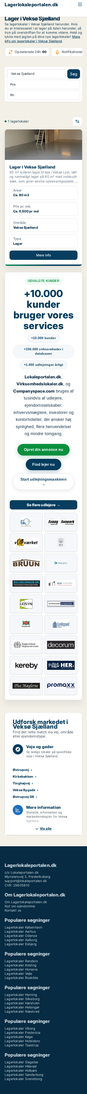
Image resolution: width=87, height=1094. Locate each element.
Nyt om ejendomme (20, 906)
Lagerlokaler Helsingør (22, 1007)
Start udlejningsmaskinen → (43, 481)
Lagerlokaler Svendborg (23, 1079)
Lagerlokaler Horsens (21, 969)
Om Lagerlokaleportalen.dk (26, 902)
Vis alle (46, 828)
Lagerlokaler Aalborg (21, 940)
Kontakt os (13, 910)
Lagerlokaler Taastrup (22, 1045)
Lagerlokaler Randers (21, 961)
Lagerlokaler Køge (19, 1037)
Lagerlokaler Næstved (22, 1011)
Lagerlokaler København (23, 927)
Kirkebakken (23, 776)
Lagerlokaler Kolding (20, 965)
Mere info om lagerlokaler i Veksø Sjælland (42, 39)
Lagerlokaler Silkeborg (22, 999)
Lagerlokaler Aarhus (20, 931)
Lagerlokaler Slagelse (21, 1062)
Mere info (43, 255)
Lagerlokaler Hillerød (21, 1066)
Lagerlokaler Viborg (20, 1028)
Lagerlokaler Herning (21, 995)
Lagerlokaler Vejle (18, 973)
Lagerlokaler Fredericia (23, 1033)
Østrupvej (21, 770)
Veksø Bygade (24, 790)
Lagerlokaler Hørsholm (22, 1003)
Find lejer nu (43, 464)
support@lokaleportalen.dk (26, 881)
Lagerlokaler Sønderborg (24, 1075)
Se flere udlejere (44, 504)
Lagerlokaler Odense (21, 936)
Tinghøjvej (21, 783)
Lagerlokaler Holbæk (21, 1070)
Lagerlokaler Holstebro (22, 1041)
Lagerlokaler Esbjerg (21, 944)
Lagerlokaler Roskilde (21, 978)
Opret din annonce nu (43, 450)
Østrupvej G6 (23, 797)
